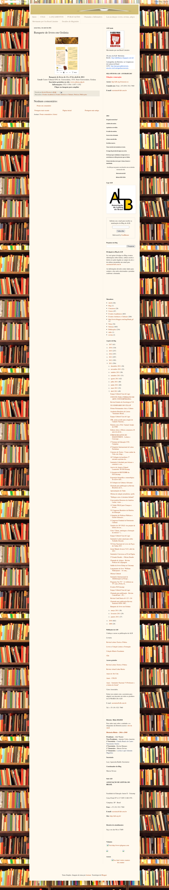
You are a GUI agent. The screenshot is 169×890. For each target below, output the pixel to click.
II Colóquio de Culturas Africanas (121, 482)
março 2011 (115, 610)
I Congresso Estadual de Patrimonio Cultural (122, 521)
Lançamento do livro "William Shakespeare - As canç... (120, 569)
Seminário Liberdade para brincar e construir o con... (121, 463)
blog (109, 306)
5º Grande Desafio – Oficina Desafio (122, 557)
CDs (107, 655)
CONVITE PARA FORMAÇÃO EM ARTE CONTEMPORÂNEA (122, 398)
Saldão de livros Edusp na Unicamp (122, 565)
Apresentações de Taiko (118, 491)
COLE (42, 17)
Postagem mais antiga (92, 110)
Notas (110, 324)
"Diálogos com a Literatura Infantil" (122, 497)
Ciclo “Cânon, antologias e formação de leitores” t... (122, 531)
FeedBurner (125, 235)
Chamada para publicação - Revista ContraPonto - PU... (121, 594)
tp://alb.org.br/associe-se (120, 82)
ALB (110, 303)
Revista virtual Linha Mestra (115, 669)
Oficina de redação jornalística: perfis (122, 494)
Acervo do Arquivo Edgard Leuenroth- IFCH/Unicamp (120, 468)
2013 (111, 357)
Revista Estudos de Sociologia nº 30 (122, 402)
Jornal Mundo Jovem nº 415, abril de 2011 (122, 550)
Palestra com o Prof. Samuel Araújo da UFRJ (122, 426)
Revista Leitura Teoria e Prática (116, 642)
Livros (108, 647)
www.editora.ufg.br (77, 82)
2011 (111, 363)
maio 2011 (114, 388)
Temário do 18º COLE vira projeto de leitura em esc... (122, 526)
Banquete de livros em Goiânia (120, 606)
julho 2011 (114, 382)
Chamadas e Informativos (93, 17)
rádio (110, 332)
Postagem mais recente (41, 110)
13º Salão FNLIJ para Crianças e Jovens (121, 506)
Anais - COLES (111, 678)
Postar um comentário (44, 106)
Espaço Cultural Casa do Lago (120, 394)
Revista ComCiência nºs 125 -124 (121, 598)
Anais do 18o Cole (112, 674)
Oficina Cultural (115, 573)
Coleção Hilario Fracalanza (115, 651)
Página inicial (67, 110)
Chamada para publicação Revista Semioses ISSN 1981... (121, 602)
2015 (111, 351)
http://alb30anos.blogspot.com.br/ (122, 58)
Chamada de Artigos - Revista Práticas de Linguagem (120, 561)
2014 (111, 354)
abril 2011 (114, 391)
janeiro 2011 (115, 617)
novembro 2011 (116, 369)
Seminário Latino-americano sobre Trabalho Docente (121, 540)
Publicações (83, 94)
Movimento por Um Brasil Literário (45, 21)
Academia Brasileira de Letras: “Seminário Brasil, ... (120, 412)
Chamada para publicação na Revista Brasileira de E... (122, 487)
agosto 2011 (115, 378)
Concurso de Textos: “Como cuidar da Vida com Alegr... (122, 453)
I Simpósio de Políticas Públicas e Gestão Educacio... (121, 516)
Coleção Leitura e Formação (121, 647)
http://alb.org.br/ (115, 816)
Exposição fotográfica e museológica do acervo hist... (122, 478)
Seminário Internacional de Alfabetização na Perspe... (119, 578)
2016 (111, 348)
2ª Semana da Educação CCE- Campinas (120, 443)
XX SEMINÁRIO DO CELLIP (120, 405)
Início (34, 17)
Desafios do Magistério (70, 21)
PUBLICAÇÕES (73, 17)
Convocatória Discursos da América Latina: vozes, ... (122, 501)
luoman (88, 875)
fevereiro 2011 (116, 613)
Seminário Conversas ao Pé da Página (122, 554)
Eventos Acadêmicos (49, 94)
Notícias (76, 94)
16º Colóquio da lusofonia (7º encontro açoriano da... (119, 458)
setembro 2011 (116, 375)
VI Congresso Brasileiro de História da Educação (122, 511)
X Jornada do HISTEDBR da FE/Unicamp (119, 473)
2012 (111, 360)
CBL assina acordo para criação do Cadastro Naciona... (121, 421)
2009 (111, 624)
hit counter (120, 862)
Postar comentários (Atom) (48, 114)
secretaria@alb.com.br (119, 90)
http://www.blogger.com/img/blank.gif (120, 319)
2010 (111, 621)
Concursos (111, 308)
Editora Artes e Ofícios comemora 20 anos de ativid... (122, 431)
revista (110, 335)
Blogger (104, 875)
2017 (111, 344)
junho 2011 (115, 385)
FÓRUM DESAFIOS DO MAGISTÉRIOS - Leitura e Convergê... (120, 437)
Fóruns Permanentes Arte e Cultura (121, 408)
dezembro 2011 (116, 366)
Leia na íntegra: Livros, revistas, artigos (120, 17)
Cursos (110, 311)
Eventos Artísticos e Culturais (64, 94)
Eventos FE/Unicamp (117, 587)
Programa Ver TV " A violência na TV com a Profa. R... (121, 583)
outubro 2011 (115, 372)
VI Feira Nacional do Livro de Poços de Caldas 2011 (122, 545)
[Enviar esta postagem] (60, 92)
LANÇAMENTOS (56, 17)
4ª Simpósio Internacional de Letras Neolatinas (122, 448)
